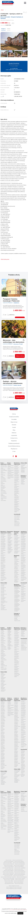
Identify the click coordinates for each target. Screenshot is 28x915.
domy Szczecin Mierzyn (19, 866)
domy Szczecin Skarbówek (8, 873)
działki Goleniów (3, 645)
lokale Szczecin (17, 620)
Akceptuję (20, 913)
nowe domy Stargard (23, 465)
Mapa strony (14, 422)
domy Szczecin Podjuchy (8, 870)
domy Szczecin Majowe (9, 866)
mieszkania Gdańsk (23, 585)
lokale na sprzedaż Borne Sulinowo (3, 744)
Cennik (14, 427)
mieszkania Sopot (23, 589)
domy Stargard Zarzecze (11, 473)
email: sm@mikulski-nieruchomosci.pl (14, 69)
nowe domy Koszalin (23, 793)
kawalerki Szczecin (16, 536)
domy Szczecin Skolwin (18, 882)
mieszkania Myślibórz (16, 504)
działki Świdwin (2, 662)
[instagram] (16, 456)
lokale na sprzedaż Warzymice (3, 747)
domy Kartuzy (17, 523)
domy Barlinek (3, 496)
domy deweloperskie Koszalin (24, 796)
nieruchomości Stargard (24, 479)
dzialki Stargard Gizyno (9, 634)
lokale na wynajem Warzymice (16, 745)
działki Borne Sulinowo (3, 656)
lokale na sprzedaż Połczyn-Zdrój (3, 764)
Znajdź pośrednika (14, 416)
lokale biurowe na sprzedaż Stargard (4, 773)
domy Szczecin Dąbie (8, 862)
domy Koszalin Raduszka (11, 827)
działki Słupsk (24, 643)
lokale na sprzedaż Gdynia (23, 755)
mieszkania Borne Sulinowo (16, 494)
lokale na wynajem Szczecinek (16, 719)
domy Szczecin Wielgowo (22, 876)
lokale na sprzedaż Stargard (3, 712)
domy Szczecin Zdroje (8, 880)
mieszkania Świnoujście (16, 475)
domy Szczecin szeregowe (8, 874)
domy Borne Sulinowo (3, 488)
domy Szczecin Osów (18, 869)
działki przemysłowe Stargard (3, 684)
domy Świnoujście (3, 472)
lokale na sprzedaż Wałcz (3, 729)
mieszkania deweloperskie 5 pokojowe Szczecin (17, 609)
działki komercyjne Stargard (3, 680)
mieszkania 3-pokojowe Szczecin (17, 545)
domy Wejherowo (16, 521)
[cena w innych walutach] (3, 96)
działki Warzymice (3, 658)
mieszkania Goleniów (16, 480)
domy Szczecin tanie (8, 875)
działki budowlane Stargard (3, 674)
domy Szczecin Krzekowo (19, 865)
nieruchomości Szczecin (17, 616)
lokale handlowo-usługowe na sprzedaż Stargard (3, 782)
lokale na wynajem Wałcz (16, 728)
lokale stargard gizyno (11, 706)
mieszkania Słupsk (23, 592)
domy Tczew (16, 524)
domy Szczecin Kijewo (8, 865)
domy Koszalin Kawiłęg (11, 799)
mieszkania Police (16, 482)
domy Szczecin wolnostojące (8, 878)
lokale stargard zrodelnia (11, 708)
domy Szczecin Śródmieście (19, 874)
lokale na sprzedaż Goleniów (3, 723)
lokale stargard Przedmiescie (11, 713)
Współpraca (14, 448)
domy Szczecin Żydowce (19, 880)
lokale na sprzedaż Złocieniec (3, 736)
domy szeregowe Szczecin (14, 885)
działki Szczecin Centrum (9, 702)
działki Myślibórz (3, 664)
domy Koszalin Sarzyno (11, 801)
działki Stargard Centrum (9, 631)
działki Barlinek (4, 665)
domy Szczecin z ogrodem (9, 879)
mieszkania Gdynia (23, 587)
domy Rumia (16, 525)
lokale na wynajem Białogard (16, 738)
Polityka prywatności (14, 443)
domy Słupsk (17, 519)
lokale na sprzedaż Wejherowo (23, 765)
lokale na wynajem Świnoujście (16, 716)
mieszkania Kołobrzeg (16, 471)
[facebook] (13, 456)
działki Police (3, 646)
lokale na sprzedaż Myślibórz (3, 757)
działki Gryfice (3, 669)
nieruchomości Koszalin (24, 807)
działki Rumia (23, 649)
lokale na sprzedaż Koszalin (3, 706)
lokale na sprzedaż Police (3, 726)
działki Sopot (23, 642)
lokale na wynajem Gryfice (16, 765)
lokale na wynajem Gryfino (16, 748)
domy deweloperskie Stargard (24, 467)
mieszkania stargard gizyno (10, 538)
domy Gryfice (3, 500)
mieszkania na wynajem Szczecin (4, 585)
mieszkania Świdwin (16, 502)
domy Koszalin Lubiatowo (11, 822)
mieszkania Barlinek (16, 507)
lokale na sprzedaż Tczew (23, 771)
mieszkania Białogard (16, 492)
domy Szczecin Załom (19, 879)
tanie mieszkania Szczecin (3, 605)
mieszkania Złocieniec (16, 489)
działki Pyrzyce (4, 649)
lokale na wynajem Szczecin (16, 702)
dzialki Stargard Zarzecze (9, 641)
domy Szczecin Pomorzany (8, 871)
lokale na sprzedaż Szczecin (3, 702)
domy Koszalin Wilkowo (11, 813)
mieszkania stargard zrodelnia (10, 541)
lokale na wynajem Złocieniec (16, 735)
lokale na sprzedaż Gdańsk (23, 751)
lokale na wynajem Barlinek (16, 758)
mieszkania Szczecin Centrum (10, 535)
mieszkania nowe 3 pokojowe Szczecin (16, 572)
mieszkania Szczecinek (16, 478)
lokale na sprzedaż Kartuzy (23, 768)
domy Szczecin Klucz (9, 882)
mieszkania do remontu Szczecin (4, 595)
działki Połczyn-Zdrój (3, 668)
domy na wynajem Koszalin (23, 799)
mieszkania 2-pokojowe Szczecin (17, 542)
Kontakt (14, 424)
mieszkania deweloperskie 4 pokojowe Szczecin (17, 605)
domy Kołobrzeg (3, 469)
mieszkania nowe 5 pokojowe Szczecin (16, 580)
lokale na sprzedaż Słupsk (23, 761)
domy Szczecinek (3, 474)
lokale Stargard (23, 483)
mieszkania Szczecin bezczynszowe (4, 608)
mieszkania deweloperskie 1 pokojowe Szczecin (17, 592)
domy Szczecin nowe (9, 869)
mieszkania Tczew (23, 599)
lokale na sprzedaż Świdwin (3, 754)
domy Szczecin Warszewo (18, 875)
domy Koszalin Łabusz (11, 811)
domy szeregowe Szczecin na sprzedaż (14, 887)
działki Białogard (3, 653)
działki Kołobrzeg (3, 635)
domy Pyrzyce (3, 481)
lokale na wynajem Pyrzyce (16, 732)
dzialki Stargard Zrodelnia (9, 638)
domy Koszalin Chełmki (11, 808)
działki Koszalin (2, 633)
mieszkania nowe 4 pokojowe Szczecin (16, 576)
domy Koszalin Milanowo (11, 804)
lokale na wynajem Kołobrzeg (16, 709)
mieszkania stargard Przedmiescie (10, 548)
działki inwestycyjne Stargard (3, 677)
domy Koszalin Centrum (11, 794)
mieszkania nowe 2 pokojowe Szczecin (16, 567)
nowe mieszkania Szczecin (16, 559)
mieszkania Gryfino (16, 500)
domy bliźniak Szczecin (9, 883)
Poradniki (13, 419)
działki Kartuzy (24, 647)
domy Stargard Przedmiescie (11, 475)
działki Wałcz (3, 647)
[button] (14, 41)
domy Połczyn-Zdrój (4, 499)
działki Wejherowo (23, 645)
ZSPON (11, 908)
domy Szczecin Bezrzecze (17, 860)
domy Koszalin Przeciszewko (11, 820)
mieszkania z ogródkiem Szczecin (3, 598)
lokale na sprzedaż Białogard (3, 739)
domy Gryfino (3, 491)
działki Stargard (23, 481)
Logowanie (14, 435)
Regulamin (14, 440)
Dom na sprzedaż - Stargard (8, 17)
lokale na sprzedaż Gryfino (3, 750)
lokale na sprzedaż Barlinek (3, 760)
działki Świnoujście (3, 640)
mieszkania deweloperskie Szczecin (17, 588)
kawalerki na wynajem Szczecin (3, 588)
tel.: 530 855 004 (14, 68)
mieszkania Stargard (16, 473)
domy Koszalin (4, 466)
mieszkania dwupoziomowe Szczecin (4, 601)
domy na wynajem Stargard (23, 470)
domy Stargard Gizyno (11, 468)
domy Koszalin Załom (11, 829)
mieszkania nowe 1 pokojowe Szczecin (16, 563)
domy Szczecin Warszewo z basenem (8, 876)
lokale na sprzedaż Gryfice (3, 767)
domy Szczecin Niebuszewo (8, 867)
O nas (14, 451)
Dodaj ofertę (14, 438)
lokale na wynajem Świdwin (16, 752)
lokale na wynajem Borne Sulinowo (17, 742)
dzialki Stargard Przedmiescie (10, 644)
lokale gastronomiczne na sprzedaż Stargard (4, 777)
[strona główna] (8, 2)
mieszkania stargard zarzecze (10, 545)
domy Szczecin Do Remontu (8, 863)
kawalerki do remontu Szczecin (3, 591)
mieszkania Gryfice (16, 511)
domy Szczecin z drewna (20, 878)
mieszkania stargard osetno (10, 551)
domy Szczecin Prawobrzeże (19, 871)
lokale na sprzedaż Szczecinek (3, 719)
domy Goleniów (3, 477)
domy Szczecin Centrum (19, 861)
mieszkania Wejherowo (23, 594)
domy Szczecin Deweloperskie (18, 862)
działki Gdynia (24, 641)
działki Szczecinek (3, 642)
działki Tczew (23, 648)
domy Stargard (4, 470)
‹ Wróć (2, 10)
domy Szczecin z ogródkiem (19, 867)
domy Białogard (3, 485)
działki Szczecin (16, 619)
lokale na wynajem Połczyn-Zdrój (17, 762)
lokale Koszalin (24, 811)
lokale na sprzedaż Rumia (23, 775)
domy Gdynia (17, 516)
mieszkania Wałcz (16, 485)
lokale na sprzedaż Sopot (23, 758)
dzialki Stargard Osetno (9, 648)
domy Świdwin (4, 493)
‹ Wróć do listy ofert (5, 259)
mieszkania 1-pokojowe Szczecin (17, 538)
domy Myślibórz (3, 495)
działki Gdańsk (24, 639)
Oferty (14, 414)
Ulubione (14, 432)
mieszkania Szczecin (16, 466)
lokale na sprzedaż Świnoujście (3, 716)
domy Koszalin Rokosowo (11, 806)
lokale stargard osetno (11, 715)
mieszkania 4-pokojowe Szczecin (17, 548)
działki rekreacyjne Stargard (3, 687)
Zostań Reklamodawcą (14, 446)
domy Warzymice (3, 490)
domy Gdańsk (17, 515)
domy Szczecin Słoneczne (20, 873)
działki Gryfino (4, 659)
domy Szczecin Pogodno (19, 870)
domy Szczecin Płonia (19, 883)
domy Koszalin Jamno (11, 797)
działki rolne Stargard (3, 690)
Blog (14, 430)
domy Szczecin (4, 465)
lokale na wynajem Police (17, 726)
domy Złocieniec (3, 483)
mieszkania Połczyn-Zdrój (17, 509)
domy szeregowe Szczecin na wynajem (14, 888)
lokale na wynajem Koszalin (16, 706)
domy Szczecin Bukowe (8, 861)
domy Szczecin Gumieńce (20, 863)
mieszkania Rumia (23, 601)
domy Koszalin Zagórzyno (11, 815)
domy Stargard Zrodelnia (11, 471)
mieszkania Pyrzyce (16, 487)
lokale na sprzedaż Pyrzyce (3, 733)
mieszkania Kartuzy (23, 596)
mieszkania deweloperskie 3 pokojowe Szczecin (17, 601)
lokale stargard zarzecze (11, 710)
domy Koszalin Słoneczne (11, 825)
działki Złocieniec (3, 651)
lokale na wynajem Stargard (16, 712)
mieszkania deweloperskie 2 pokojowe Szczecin (17, 596)
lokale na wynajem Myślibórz (16, 755)
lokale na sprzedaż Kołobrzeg (3, 709)
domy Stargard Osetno (11, 478)
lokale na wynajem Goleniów (16, 723)
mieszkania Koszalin (16, 468)
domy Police (3, 478)
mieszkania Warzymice (16, 497)
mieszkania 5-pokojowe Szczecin (17, 552)
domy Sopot (16, 518)
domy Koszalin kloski (11, 832)
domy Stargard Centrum (11, 466)
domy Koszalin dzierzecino (11, 818)
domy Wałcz (3, 479)
